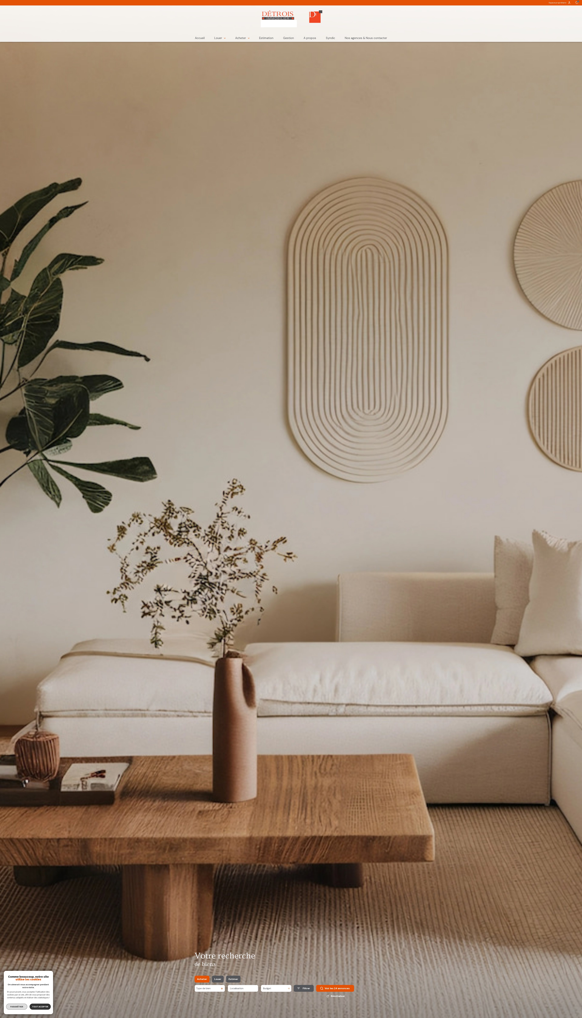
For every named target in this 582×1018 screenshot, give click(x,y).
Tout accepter (40, 1006)
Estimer (233, 979)
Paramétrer (16, 1006)
